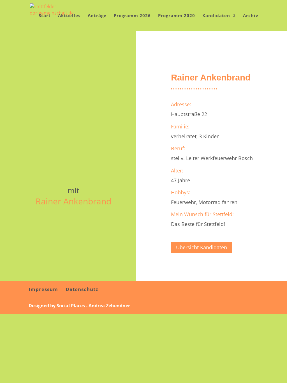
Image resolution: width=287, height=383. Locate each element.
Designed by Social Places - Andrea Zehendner (79, 306)
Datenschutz (82, 289)
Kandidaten (216, 15)
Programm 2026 (132, 15)
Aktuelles (69, 15)
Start (45, 15)
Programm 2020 (176, 15)
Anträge (97, 15)
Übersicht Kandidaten (201, 247)
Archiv (250, 15)
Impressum (43, 289)
